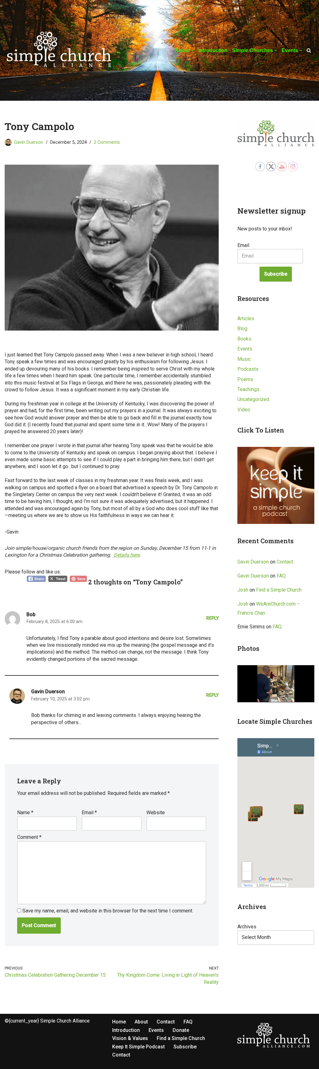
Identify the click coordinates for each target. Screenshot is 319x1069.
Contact (285, 562)
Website (155, 812)
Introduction (212, 50)
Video (243, 410)
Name (25, 812)
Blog (242, 328)
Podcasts (248, 369)
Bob (31, 614)
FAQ (281, 576)
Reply (212, 618)
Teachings (248, 389)
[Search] (309, 50)
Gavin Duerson (28, 142)
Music (244, 359)
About (141, 1022)
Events (244, 349)
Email (89, 812)
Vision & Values (130, 1038)
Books (244, 339)
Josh (242, 590)
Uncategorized (253, 399)
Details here (126, 555)
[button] (192, 50)
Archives (246, 927)
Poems (245, 379)
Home (119, 1022)
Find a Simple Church (279, 590)
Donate (181, 1030)
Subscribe (275, 274)
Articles (245, 319)
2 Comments (107, 142)
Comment (29, 837)
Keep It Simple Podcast (138, 1047)
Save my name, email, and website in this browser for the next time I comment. (107, 911)
